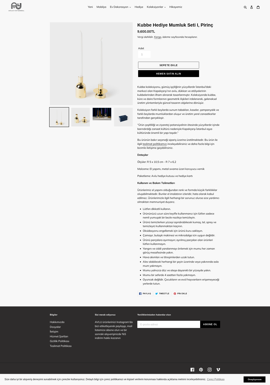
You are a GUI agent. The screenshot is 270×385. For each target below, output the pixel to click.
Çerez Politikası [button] (216, 379)
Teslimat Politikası (61, 346)
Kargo (157, 36)
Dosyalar (55, 326)
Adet (141, 48)
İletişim (54, 331)
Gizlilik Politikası (59, 341)
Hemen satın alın (168, 73)
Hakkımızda (57, 322)
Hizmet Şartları (59, 336)
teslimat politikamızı (155, 143)
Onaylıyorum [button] (254, 379)
